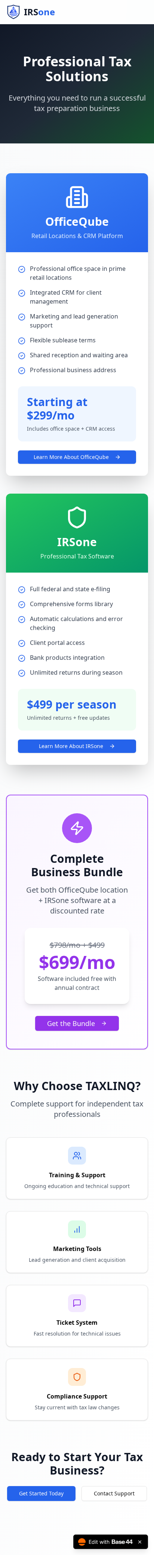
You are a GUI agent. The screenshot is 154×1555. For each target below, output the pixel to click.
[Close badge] (139, 1542)
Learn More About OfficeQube (71, 456)
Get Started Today (41, 1493)
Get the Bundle (71, 1023)
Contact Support (114, 1493)
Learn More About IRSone (71, 746)
